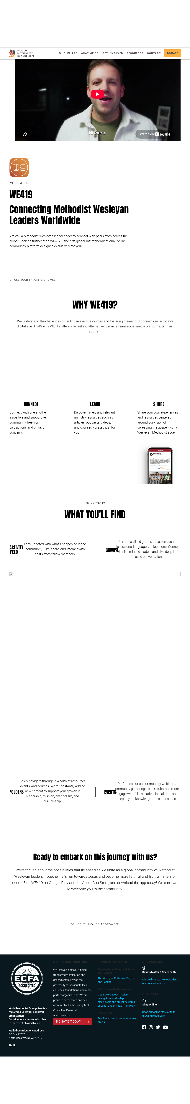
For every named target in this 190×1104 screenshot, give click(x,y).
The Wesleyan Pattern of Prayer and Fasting (116, 980)
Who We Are (68, 53)
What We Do (90, 53)
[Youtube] (165, 1027)
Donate (172, 53)
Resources (135, 53)
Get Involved (112, 53)
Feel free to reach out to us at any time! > (117, 1020)
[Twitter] (158, 1027)
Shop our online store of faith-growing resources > (159, 1014)
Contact (154, 53)
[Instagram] (151, 1027)
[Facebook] (144, 1027)
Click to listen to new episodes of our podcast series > (160, 981)
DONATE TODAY (68, 1021)
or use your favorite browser (33, 279)
